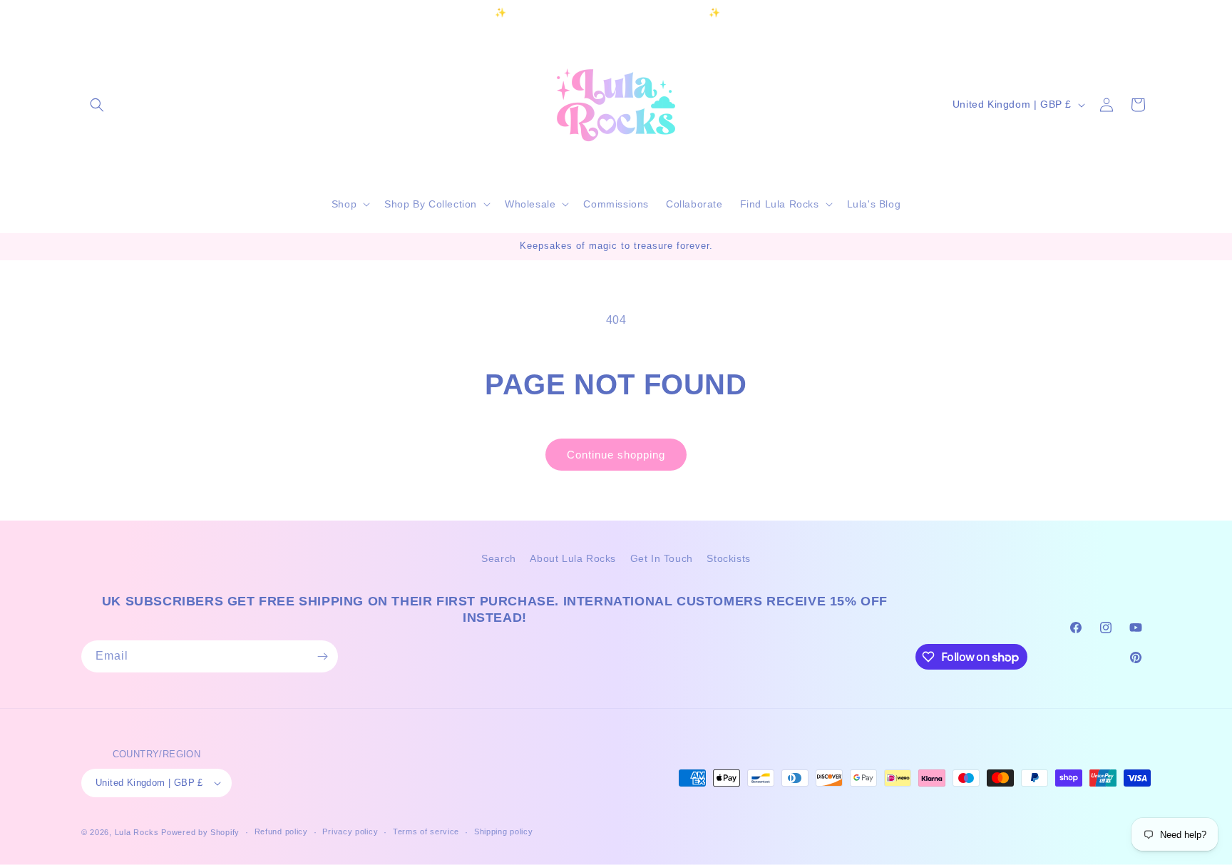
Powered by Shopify (200, 832)
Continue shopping (616, 455)
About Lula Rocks (573, 558)
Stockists (728, 558)
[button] (97, 105)
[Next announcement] (825, 13)
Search (498, 558)
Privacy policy (350, 832)
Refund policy (281, 832)
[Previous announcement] (407, 13)
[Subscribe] (322, 656)
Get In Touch (661, 558)
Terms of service (426, 832)
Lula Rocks (137, 832)
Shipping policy (503, 832)
